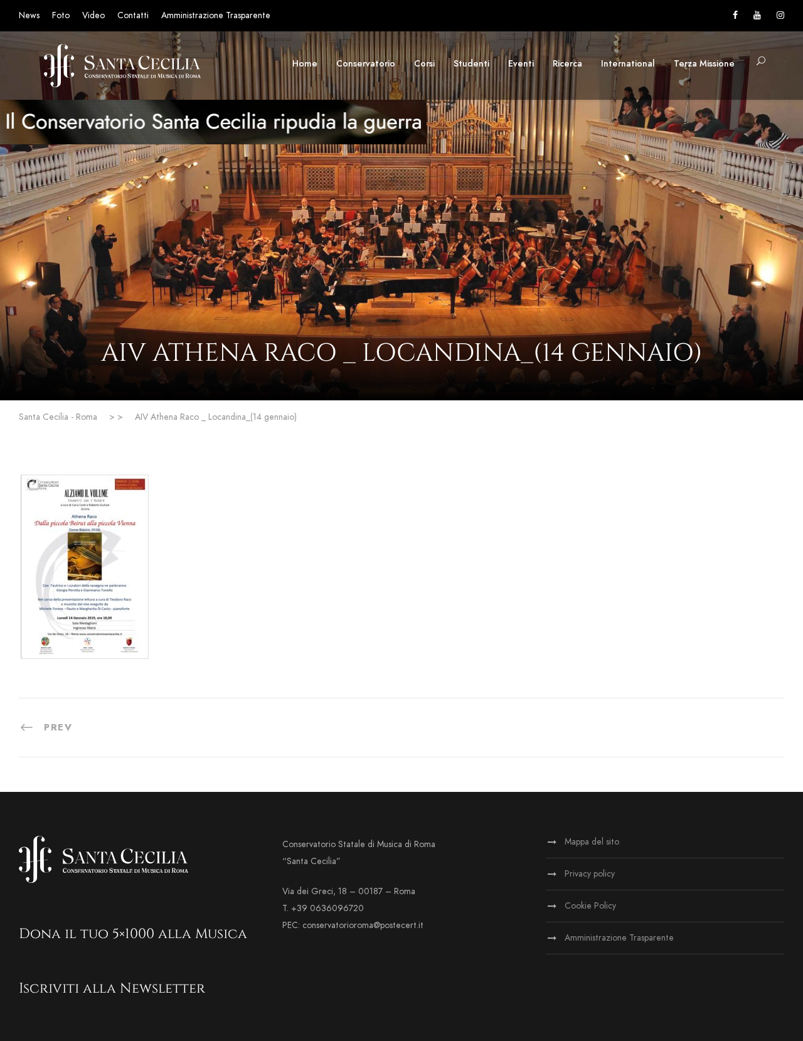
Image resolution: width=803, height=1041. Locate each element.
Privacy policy (590, 874)
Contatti (133, 15)
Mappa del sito (592, 842)
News (29, 15)
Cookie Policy (590, 906)
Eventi (521, 64)
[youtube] (757, 15)
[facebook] (735, 15)
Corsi (424, 64)
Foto (61, 15)
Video (93, 15)
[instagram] (780, 15)
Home (304, 64)
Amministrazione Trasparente (215, 15)
